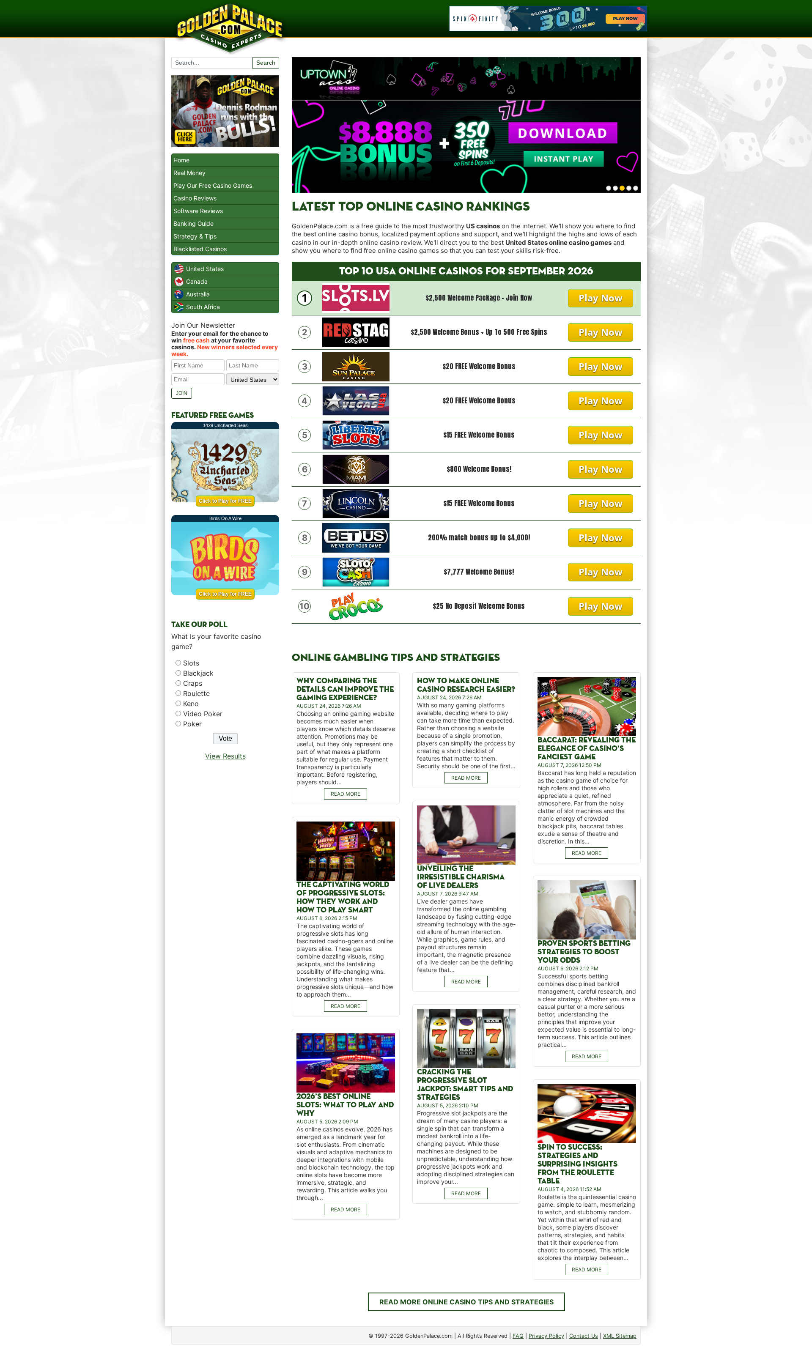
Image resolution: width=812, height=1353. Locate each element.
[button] (406, 643)
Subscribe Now (406, 713)
